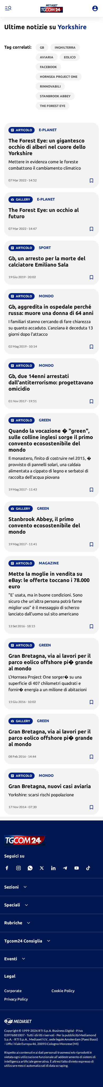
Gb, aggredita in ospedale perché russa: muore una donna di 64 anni (50, 310)
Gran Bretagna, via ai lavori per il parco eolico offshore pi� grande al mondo (50, 662)
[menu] (8, 8)
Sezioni (11, 887)
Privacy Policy (16, 999)
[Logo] (51, 8)
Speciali (12, 904)
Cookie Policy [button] (63, 991)
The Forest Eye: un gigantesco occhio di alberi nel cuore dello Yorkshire (47, 146)
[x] (41, 868)
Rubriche (13, 922)
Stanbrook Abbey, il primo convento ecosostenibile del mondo (44, 525)
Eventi (10, 958)
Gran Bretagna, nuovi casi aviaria (49, 786)
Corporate (13, 991)
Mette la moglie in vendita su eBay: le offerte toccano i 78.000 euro (49, 580)
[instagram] (18, 868)
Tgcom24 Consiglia (23, 940)
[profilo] (95, 8)
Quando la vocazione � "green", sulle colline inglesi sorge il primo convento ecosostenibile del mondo (50, 440)
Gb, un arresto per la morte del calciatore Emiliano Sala (46, 261)
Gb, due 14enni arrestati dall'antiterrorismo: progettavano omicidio (50, 382)
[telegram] (65, 868)
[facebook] (7, 868)
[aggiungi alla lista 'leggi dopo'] (91, 180)
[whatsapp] (30, 868)
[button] (51, 8)
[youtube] (76, 868)
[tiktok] (88, 868)
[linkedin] (53, 868)
